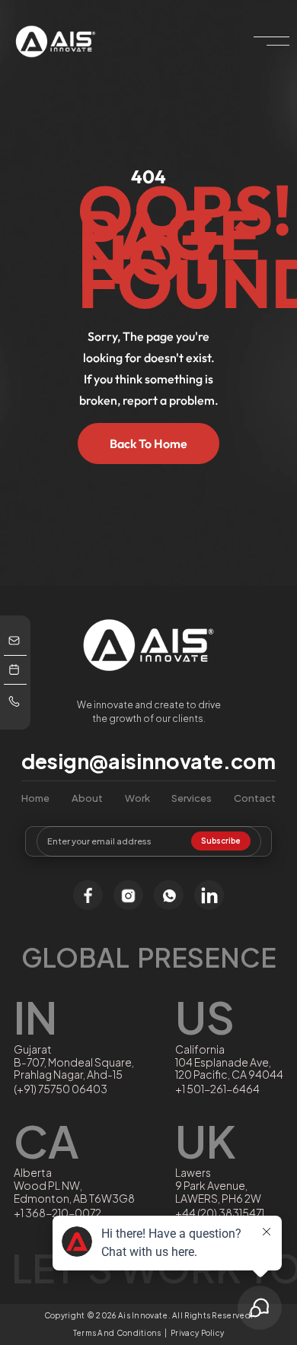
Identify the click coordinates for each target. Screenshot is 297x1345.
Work (137, 798)
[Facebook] (88, 895)
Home (35, 798)
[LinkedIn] (209, 895)
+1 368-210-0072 (57, 1213)
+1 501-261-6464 (217, 1089)
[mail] (14, 643)
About (87, 798)
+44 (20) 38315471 (219, 1213)
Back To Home (148, 443)
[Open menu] (271, 41)
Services (191, 798)
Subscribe (221, 840)
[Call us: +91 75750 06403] (14, 701)
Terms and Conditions (117, 1332)
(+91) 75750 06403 (60, 1089)
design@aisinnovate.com (148, 762)
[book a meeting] (14, 672)
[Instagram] (128, 895)
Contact (255, 798)
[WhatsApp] (169, 895)
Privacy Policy (197, 1332)
